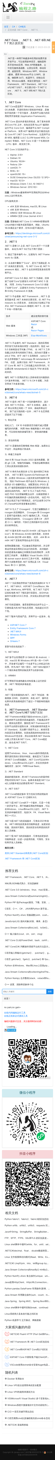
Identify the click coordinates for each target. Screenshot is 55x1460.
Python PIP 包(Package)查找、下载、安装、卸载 (27, 902)
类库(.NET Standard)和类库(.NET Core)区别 (26, 853)
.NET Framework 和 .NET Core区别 (22, 858)
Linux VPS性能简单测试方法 (21, 1392)
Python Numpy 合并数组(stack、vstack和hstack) (27, 978)
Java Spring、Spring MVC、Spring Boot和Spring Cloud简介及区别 (27, 1301)
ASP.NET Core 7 (18, 625)
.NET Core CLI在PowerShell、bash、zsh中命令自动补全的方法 (27, 940)
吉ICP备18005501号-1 (34, 1452)
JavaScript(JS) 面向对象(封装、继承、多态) (26, 921)
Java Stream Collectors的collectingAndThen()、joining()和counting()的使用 (27, 971)
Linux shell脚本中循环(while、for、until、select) (27, 1244)
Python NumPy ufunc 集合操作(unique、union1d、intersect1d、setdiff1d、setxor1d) (27, 1276)
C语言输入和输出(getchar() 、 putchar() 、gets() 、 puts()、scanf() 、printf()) (27, 953)
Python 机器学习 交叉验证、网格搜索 (23, 1320)
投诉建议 (33, 1449)
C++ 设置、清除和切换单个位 (19, 984)
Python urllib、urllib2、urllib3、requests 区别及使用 (27, 1225)
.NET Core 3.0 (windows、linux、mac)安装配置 (27, 889)
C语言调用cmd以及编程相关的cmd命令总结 (28, 1418)
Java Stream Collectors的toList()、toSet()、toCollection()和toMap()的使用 (27, 927)
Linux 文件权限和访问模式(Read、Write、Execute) (27, 1257)
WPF (12, 638)
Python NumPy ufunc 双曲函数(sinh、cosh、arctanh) (27, 915)
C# (13, 26)
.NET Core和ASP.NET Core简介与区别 (26, 1349)
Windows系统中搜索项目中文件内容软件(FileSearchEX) (28, 1405)
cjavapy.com (19, 1452)
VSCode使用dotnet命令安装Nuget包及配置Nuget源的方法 (27, 1364)
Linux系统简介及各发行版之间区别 (21, 1313)
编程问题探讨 (23, 1449)
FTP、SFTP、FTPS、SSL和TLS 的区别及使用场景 (27, 1238)
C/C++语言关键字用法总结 (20, 1411)
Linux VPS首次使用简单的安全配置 (24, 1385)
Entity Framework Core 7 (23, 628)
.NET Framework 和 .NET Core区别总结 (27, 1341)
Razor (34, 324)
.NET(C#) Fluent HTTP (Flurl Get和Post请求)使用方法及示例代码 (27, 1334)
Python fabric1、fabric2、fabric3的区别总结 (27, 1219)
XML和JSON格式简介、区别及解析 (21, 883)
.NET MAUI (15, 631)
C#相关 (22, 26)
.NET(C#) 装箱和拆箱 (17, 1424)
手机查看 (30, 47)
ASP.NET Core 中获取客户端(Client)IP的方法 (27, 1357)
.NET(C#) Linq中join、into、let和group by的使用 (27, 1263)
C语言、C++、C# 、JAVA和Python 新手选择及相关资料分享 (27, 908)
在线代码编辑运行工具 (14, 1012)
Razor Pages (37, 330)
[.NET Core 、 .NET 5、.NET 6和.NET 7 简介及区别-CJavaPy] (27, 6)
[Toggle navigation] (8, 17)
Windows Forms (18, 634)
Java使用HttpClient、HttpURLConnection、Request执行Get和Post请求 (27, 1282)
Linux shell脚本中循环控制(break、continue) (26, 1307)
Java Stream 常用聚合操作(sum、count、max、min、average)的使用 (27, 1295)
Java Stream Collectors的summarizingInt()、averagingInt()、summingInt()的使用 (27, 896)
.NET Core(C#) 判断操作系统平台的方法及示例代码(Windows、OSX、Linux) (27, 946)
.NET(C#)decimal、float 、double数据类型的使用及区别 (27, 1250)
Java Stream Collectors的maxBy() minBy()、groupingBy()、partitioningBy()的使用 (27, 1269)
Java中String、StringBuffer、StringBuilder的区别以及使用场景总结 (27, 1231)
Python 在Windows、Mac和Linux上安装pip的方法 (27, 965)
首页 (6, 26)
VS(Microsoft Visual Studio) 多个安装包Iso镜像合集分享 (28, 1398)
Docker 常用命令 (15, 1378)
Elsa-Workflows (39, 335)
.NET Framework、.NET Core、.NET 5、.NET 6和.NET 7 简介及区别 (27, 877)
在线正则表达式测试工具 (16, 1016)
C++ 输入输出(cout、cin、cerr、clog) (23, 934)
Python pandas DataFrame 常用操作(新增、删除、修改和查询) (27, 1288)
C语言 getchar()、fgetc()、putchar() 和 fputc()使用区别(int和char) (27, 959)
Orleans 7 (15, 641)
